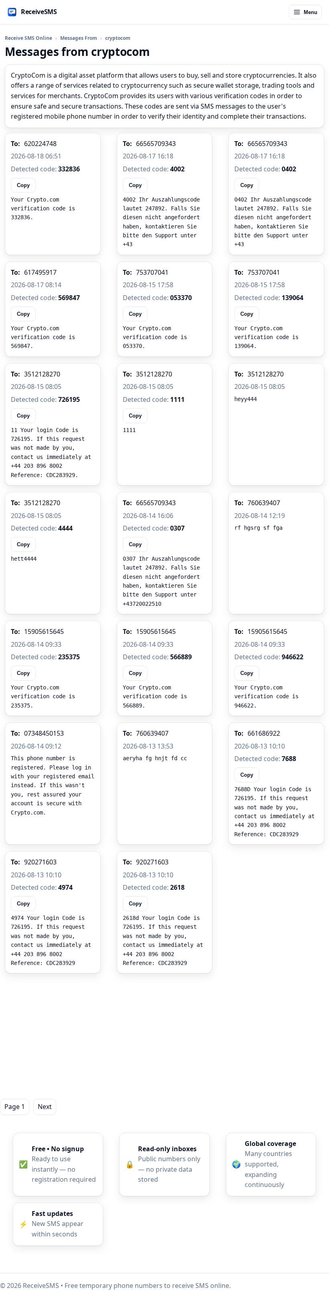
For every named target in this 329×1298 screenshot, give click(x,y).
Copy (23, 185)
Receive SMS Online (28, 38)
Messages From (78, 38)
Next (45, 1106)
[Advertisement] (164, 1036)
